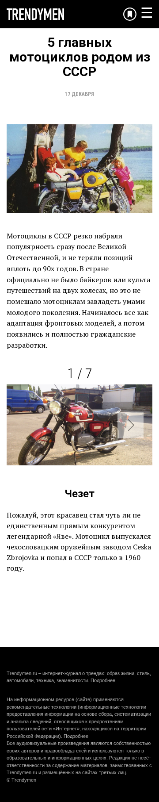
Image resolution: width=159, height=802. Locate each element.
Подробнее (103, 680)
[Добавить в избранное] (129, 14)
